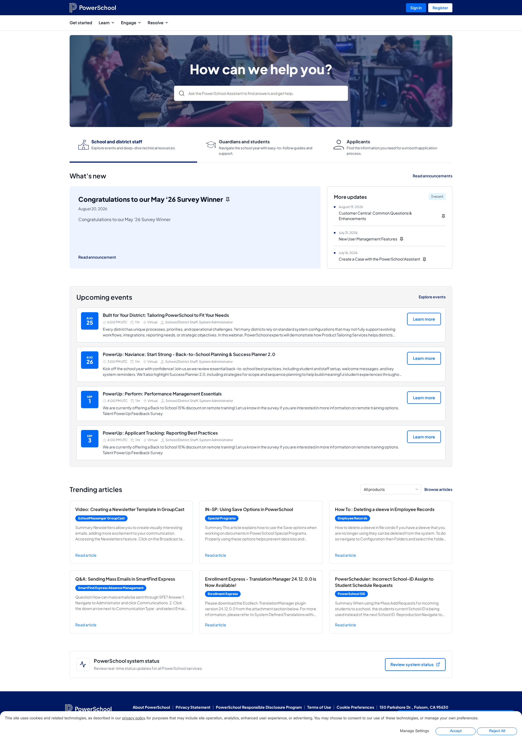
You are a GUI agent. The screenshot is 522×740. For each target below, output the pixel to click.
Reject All (497, 731)
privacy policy (133, 718)
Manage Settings (414, 731)
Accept (456, 731)
